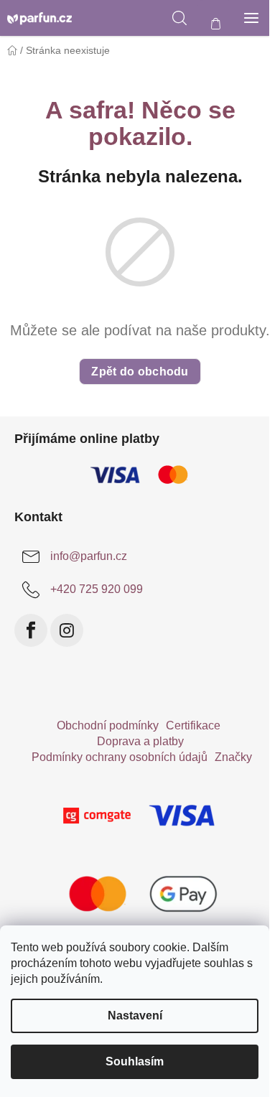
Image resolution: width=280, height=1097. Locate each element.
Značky (233, 757)
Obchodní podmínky (108, 725)
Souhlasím (135, 1061)
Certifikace (193, 725)
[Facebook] (30, 630)
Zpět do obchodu (140, 371)
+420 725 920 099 (96, 589)
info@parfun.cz (88, 556)
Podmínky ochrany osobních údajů (119, 757)
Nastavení (135, 1015)
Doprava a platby (140, 741)
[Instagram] (66, 630)
